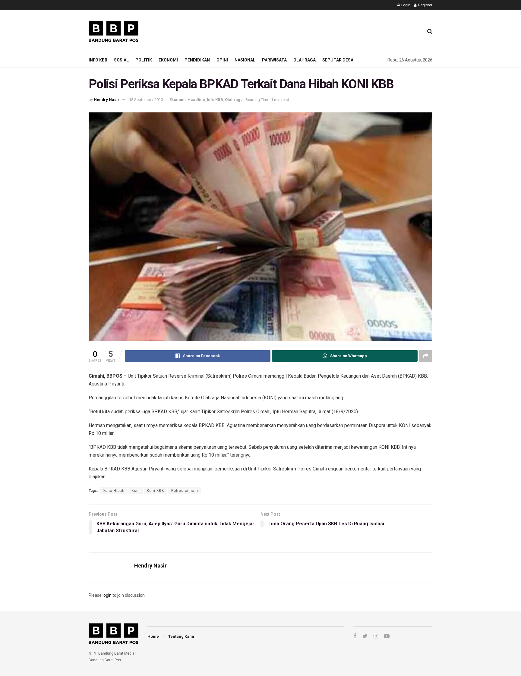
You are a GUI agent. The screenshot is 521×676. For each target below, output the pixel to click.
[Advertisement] (309, 30)
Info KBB (98, 60)
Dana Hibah (114, 491)
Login (405, 5)
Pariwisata (274, 60)
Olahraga (304, 60)
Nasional (245, 60)
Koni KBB (155, 491)
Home (153, 636)
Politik (143, 60)
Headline (196, 99)
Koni (135, 491)
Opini (222, 60)
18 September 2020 (146, 99)
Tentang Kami (181, 636)
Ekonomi (168, 60)
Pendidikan (197, 60)
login (107, 595)
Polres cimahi (184, 491)
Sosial (121, 60)
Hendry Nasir (106, 99)
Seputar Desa (337, 60)
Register (424, 5)
